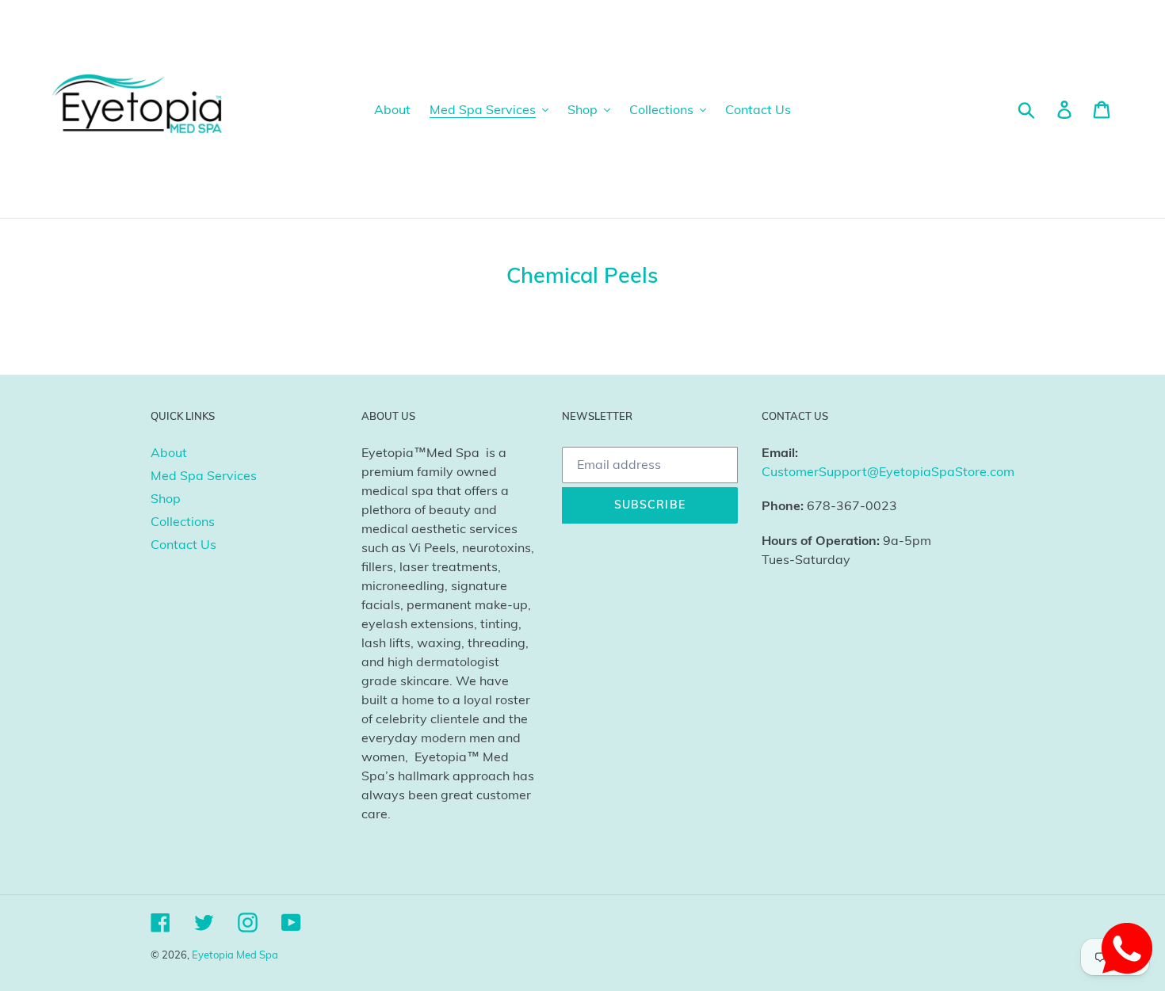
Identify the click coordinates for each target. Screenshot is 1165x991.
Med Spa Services (204, 475)
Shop (166, 498)
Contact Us (183, 544)
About (169, 452)
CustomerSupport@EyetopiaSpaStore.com (888, 471)
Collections (183, 521)
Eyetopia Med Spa (235, 954)
